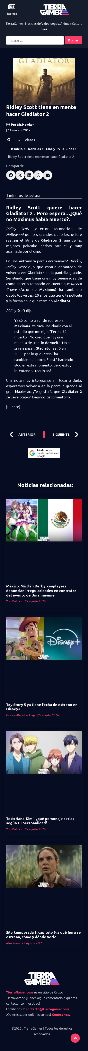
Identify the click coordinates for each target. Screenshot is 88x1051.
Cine (68, 149)
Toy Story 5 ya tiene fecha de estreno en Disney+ (42, 706)
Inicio (18, 149)
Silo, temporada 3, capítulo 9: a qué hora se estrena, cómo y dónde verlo (43, 934)
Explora (12, 13)
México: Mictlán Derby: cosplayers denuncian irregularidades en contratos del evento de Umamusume (41, 590)
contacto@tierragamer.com (47, 1009)
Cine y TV (53, 149)
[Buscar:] (35, 40)
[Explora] (11, 6)
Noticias (34, 149)
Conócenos (60, 1014)
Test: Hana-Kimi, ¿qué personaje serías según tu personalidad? (40, 820)
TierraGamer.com (19, 992)
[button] (10, 175)
